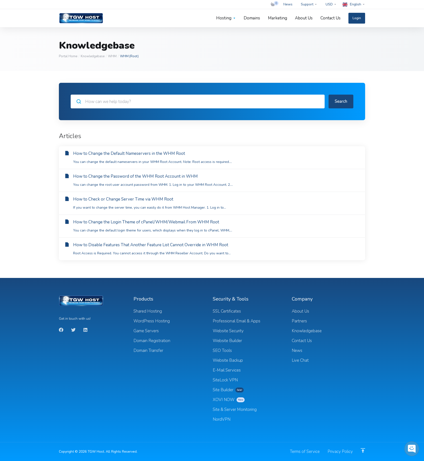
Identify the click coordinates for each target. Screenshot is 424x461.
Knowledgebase (93, 56)
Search (341, 101)
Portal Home (68, 56)
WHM (112, 56)
